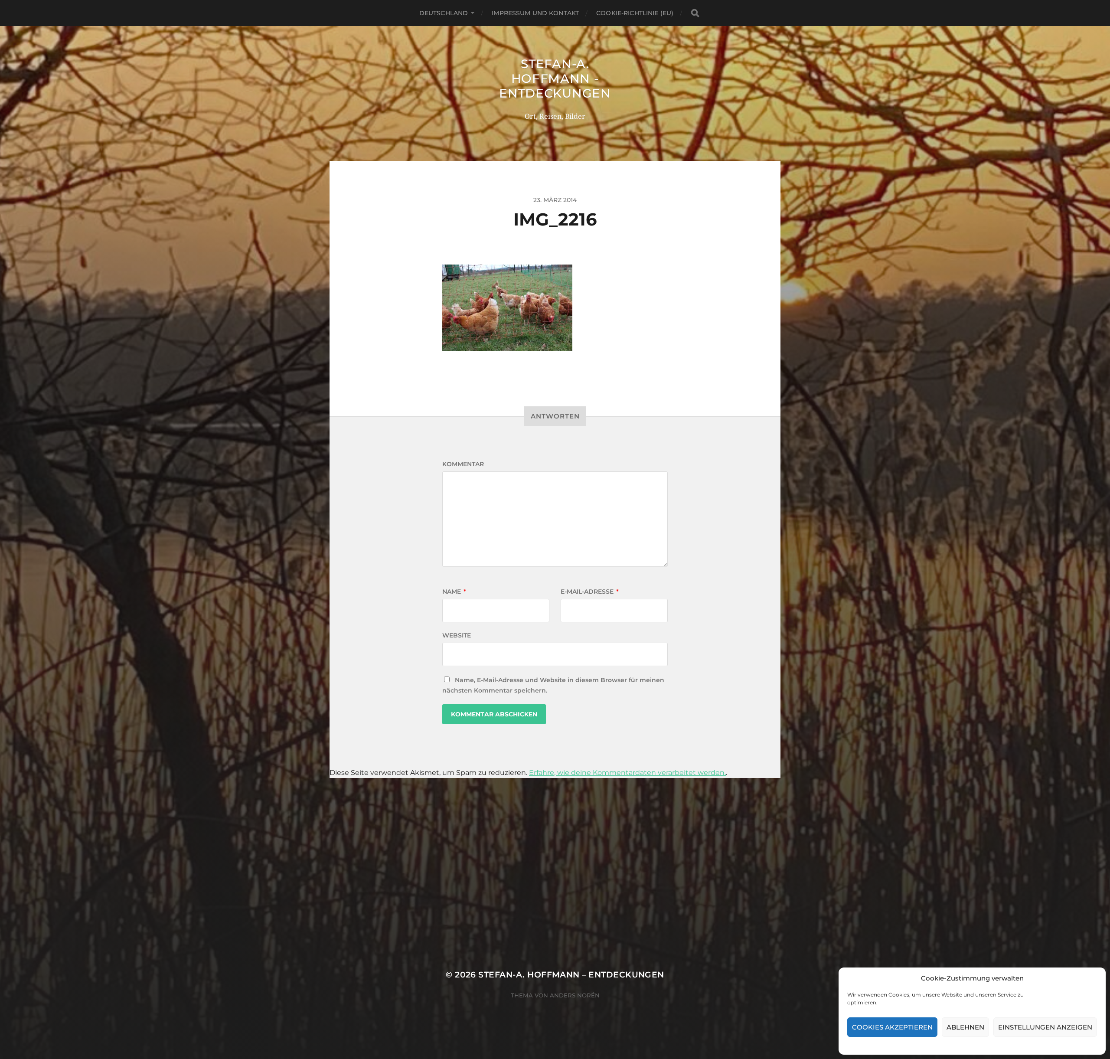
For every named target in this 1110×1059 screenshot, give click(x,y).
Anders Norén (575, 995)
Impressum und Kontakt (535, 13)
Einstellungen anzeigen (1045, 1027)
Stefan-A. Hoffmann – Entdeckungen (571, 975)
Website (456, 635)
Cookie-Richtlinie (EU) (634, 13)
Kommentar (463, 464)
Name (454, 591)
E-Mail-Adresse (590, 591)
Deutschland (443, 13)
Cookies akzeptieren (892, 1027)
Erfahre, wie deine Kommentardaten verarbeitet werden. (627, 772)
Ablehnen (965, 1027)
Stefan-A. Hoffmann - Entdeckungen (554, 78)
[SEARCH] (695, 13)
